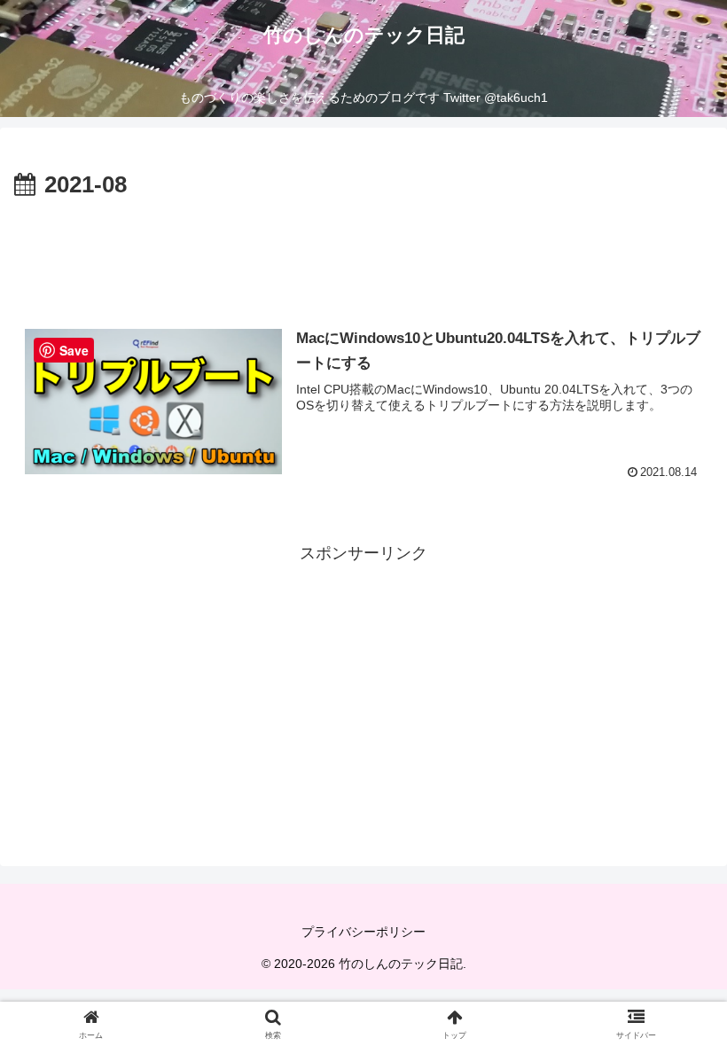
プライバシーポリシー (363, 932)
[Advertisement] (363, 253)
